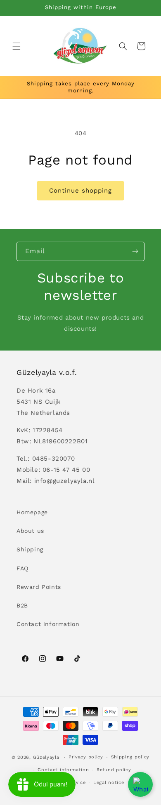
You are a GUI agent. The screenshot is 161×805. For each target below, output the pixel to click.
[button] (16, 46)
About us (30, 530)
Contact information (48, 624)
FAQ (22, 568)
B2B (22, 605)
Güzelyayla (46, 757)
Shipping (30, 549)
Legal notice (108, 782)
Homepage (32, 512)
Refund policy (114, 769)
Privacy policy (86, 757)
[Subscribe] (135, 251)
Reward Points (39, 587)
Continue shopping (80, 190)
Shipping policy (130, 757)
